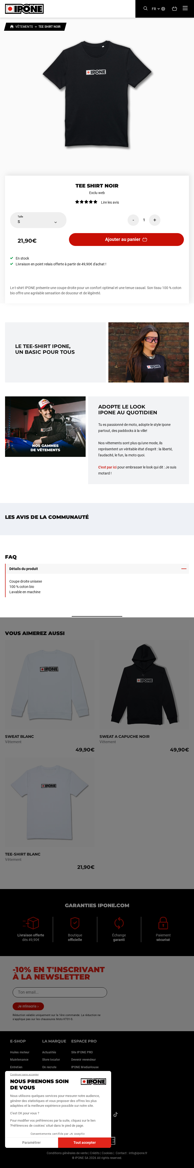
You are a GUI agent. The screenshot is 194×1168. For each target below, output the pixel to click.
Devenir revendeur (83, 1059)
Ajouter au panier (122, 239)
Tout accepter (85, 1143)
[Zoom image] (97, 94)
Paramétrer (31, 1143)
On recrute (49, 1067)
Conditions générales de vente (67, 1153)
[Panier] (174, 9)
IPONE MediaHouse (85, 1067)
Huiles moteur (19, 1052)
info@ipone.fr (138, 1153)
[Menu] (185, 8)
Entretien (16, 1067)
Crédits (95, 1153)
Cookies (107, 1153)
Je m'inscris (27, 1006)
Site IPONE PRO (82, 1052)
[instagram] (115, 1115)
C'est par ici (107, 467)
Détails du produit (23, 569)
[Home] (12, 27)
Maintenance (19, 1059)
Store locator (51, 1059)
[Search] (145, 8)
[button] (8, 1162)
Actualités (49, 1052)
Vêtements (24, 26)
